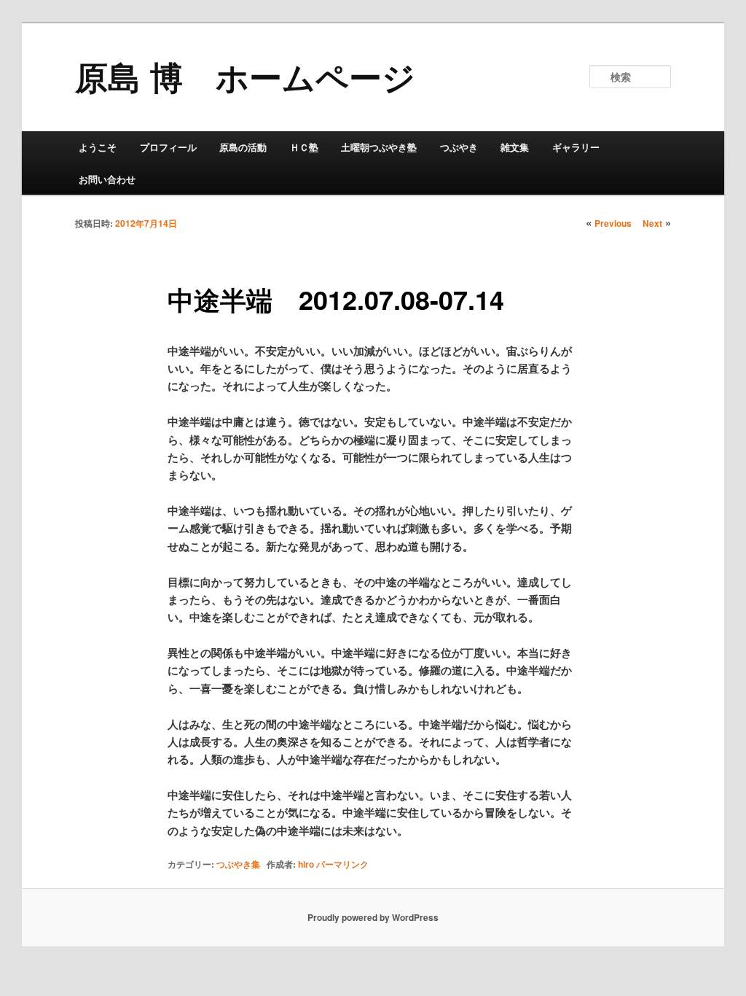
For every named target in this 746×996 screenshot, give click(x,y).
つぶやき (459, 147)
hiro (306, 864)
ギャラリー (576, 147)
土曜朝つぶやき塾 (379, 147)
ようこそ (98, 147)
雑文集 (514, 147)
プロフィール (168, 147)
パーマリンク (342, 864)
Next (652, 223)
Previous (613, 223)
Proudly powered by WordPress (373, 917)
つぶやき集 (238, 864)
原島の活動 (243, 147)
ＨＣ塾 (304, 147)
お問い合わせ (107, 179)
